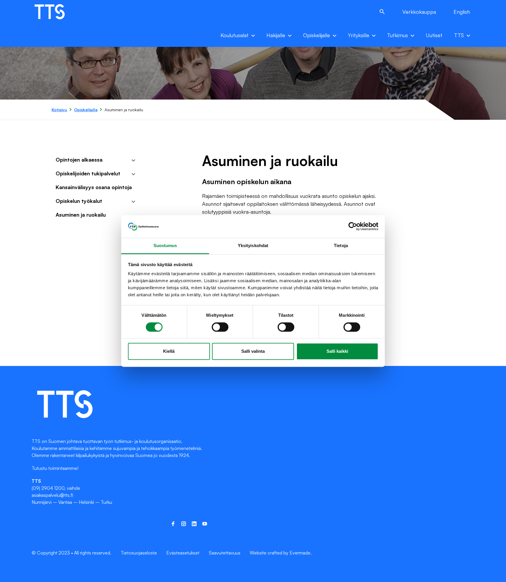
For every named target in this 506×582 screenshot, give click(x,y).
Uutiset (434, 35)
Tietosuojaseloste (139, 553)
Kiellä (169, 351)
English (462, 11)
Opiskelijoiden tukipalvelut (88, 173)
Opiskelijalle (316, 35)
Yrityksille (358, 35)
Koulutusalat (234, 35)
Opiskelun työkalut (79, 201)
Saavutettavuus (224, 553)
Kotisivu (59, 109)
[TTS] (56, 11)
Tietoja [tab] (341, 245)
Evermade (300, 553)
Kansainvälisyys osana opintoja (94, 187)
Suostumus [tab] (165, 245)
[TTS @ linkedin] (194, 524)
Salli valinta (253, 351)
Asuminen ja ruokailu (81, 214)
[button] (382, 12)
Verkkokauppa (419, 11)
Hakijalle (275, 35)
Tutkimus (397, 35)
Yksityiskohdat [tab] (253, 245)
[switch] (220, 327)
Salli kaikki (337, 351)
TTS (459, 35)
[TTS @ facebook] (173, 524)
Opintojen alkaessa (79, 159)
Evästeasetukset (182, 553)
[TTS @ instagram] (184, 524)
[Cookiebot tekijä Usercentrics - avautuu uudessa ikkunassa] (352, 226)
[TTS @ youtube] (205, 524)
